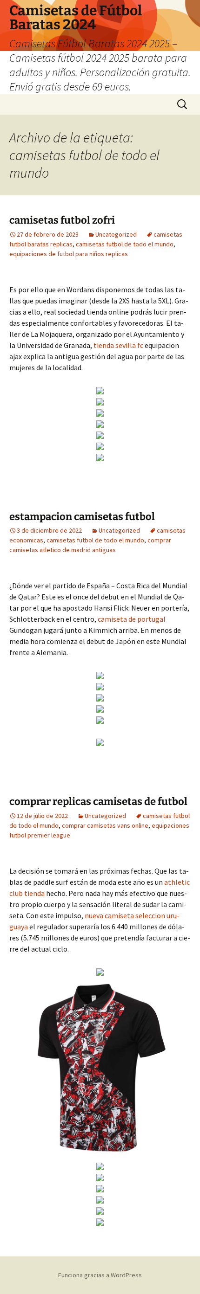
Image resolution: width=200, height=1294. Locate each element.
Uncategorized (116, 234)
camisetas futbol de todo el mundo (124, 244)
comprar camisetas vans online (105, 825)
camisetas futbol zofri (62, 220)
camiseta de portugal (132, 619)
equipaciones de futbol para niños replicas (68, 254)
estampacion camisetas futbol (82, 516)
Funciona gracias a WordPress (100, 1275)
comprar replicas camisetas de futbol (98, 801)
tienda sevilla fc (118, 345)
